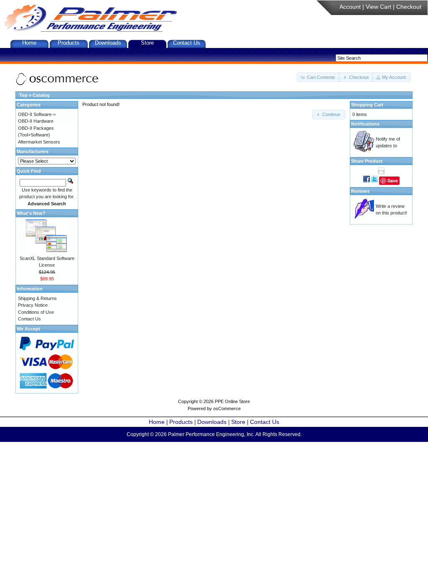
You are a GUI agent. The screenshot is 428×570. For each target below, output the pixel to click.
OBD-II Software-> (37, 114)
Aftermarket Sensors (39, 141)
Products (68, 43)
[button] (318, 77)
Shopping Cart (367, 104)
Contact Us (186, 43)
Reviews (360, 191)
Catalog (41, 95)
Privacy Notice (33, 305)
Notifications (365, 123)
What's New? (31, 213)
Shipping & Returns (37, 298)
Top (23, 95)
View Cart (378, 6)
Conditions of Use (36, 312)
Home (29, 43)
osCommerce (227, 408)
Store (147, 43)
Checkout (408, 6)
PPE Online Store (232, 401)
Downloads (108, 43)
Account (350, 6)
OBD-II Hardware (36, 121)
